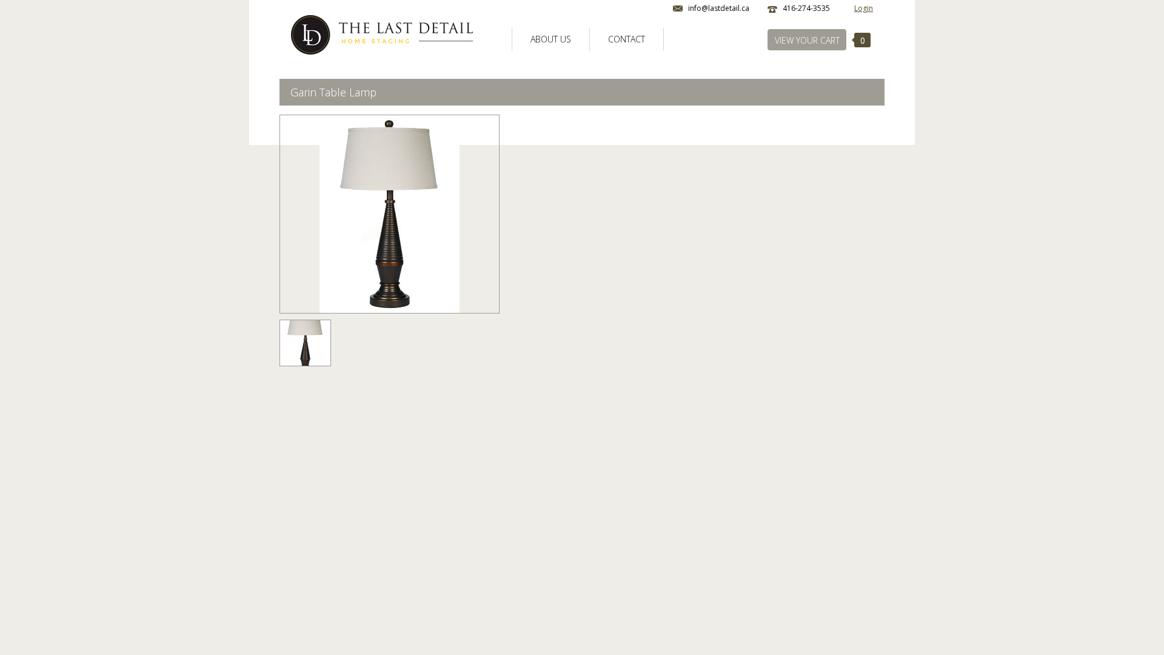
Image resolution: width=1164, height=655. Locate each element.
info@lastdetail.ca (718, 8)
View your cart (807, 40)
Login (863, 8)
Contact (626, 39)
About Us (550, 39)
